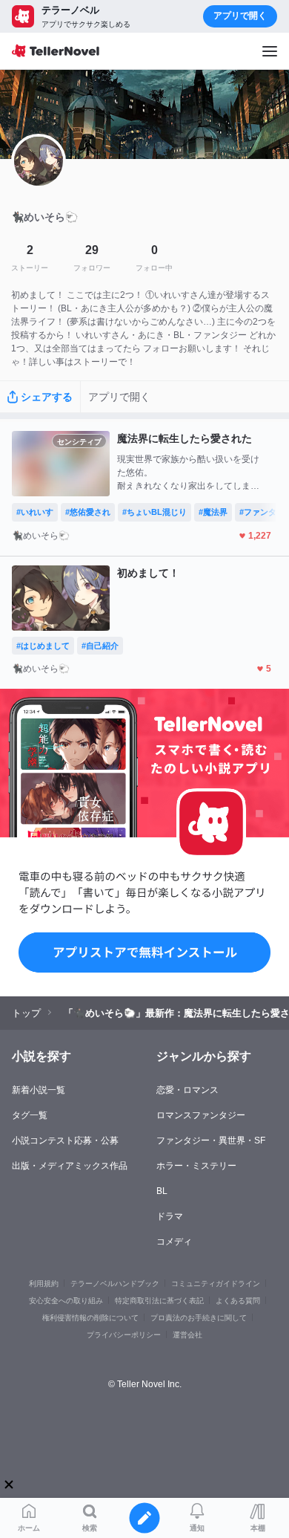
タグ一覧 (29, 1115)
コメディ (174, 1241)
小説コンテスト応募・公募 (65, 1140)
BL (161, 1191)
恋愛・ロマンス (187, 1090)
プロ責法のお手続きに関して (198, 1318)
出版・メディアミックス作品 (69, 1166)
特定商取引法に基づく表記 (159, 1301)
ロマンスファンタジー (200, 1115)
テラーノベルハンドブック (114, 1283)
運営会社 (187, 1335)
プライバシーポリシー (124, 1335)
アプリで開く (240, 15)
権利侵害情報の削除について (90, 1318)
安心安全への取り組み (66, 1301)
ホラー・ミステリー (196, 1166)
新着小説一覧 (38, 1090)
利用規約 (44, 1283)
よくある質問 (238, 1301)
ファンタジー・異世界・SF (210, 1140)
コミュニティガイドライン (215, 1283)
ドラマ (169, 1216)
